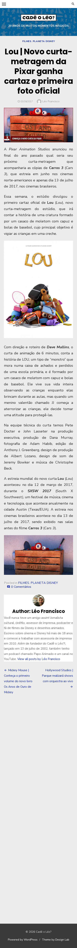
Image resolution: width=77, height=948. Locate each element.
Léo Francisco (51, 101)
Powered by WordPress (23, 940)
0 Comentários (21, 587)
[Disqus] (38, 755)
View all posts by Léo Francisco (38, 659)
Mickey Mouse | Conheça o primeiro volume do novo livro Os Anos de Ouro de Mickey (18, 681)
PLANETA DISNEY (44, 41)
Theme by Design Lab (55, 940)
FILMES (26, 41)
